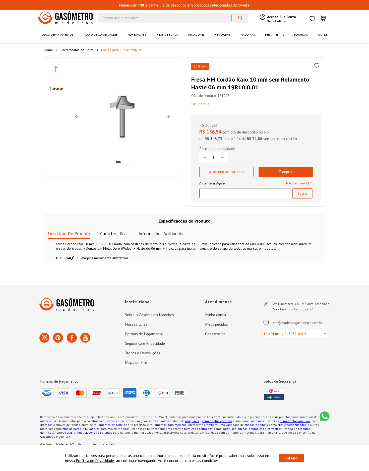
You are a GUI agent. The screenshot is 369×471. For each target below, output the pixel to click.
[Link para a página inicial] (48, 50)
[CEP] (245, 189)
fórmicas (190, 429)
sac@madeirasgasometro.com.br (298, 322)
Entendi (291, 457)
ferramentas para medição (168, 425)
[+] (222, 157)
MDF (280, 425)
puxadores (92, 429)
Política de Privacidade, (95, 460)
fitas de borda (72, 429)
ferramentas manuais (295, 421)
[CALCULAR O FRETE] (302, 193)
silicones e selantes (98, 432)
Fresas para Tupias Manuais (122, 50)
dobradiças (256, 429)
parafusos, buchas (235, 429)
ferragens (206, 429)
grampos (46, 425)
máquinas (192, 421)
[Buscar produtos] (237, 18)
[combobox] (173, 18)
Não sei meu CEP (299, 183)
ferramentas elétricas (217, 421)
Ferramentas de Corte (77, 50)
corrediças (274, 429)
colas (69, 432)
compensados (296, 425)
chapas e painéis (256, 425)
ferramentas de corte (108, 425)
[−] (204, 157)
